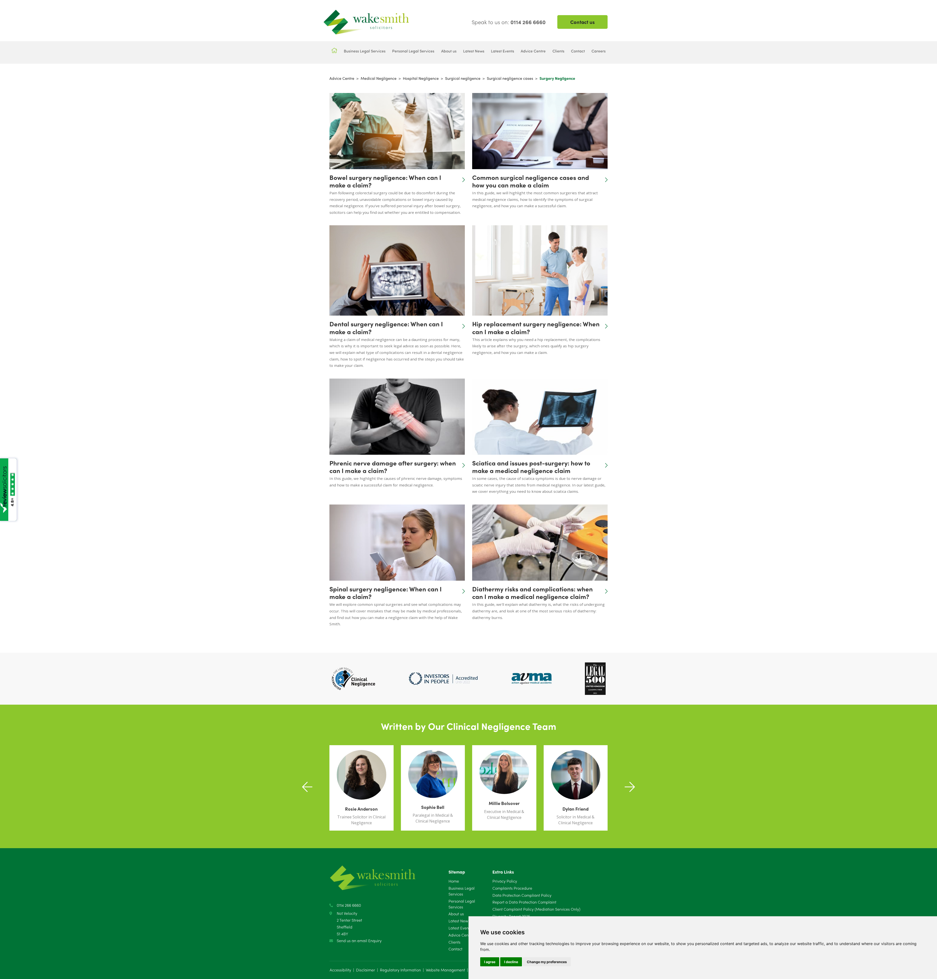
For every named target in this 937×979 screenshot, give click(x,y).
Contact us (582, 21)
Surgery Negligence (557, 78)
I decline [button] (511, 962)
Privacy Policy (504, 881)
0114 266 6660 (349, 905)
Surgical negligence (462, 78)
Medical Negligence (379, 78)
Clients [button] (558, 50)
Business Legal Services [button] (365, 50)
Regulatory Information (400, 970)
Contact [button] (578, 50)
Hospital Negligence (421, 78)
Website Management (445, 970)
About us (456, 914)
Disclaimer (365, 970)
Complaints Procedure (512, 888)
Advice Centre (341, 78)
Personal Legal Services (461, 904)
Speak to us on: (509, 22)
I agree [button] (489, 962)
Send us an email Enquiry (359, 940)
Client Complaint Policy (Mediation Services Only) (536, 909)
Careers (598, 50)
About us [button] (449, 50)
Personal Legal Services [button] (413, 50)
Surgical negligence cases (510, 78)
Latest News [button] (473, 50)
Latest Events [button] (502, 50)
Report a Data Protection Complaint (524, 902)
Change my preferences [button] (547, 962)
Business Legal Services (461, 891)
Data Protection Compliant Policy (521, 895)
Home (453, 881)
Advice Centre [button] (533, 50)
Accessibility (340, 970)
